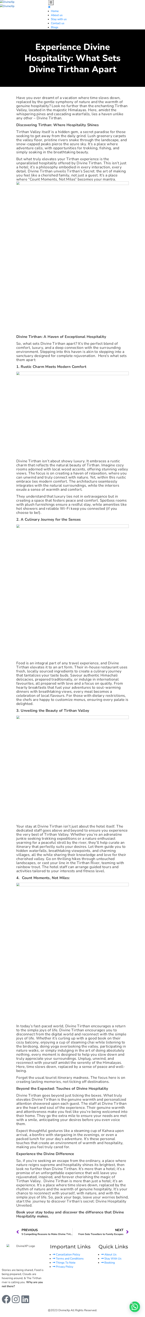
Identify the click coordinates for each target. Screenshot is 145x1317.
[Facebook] (6, 1299)
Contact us (57, 23)
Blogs (54, 27)
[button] (134, 1306)
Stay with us (59, 19)
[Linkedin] (25, 1299)
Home (55, 11)
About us (57, 15)
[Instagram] (15, 1299)
